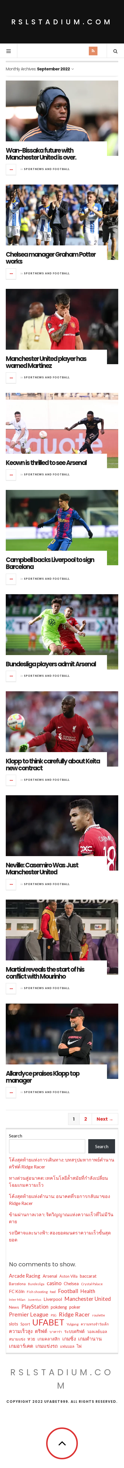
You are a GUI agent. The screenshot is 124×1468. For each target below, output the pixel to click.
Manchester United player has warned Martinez (46, 362)
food (53, 1292)
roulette (98, 1315)
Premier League (28, 1314)
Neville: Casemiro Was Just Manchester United (42, 869)
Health (87, 1291)
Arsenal (50, 1276)
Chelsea (71, 1283)
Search (15, 1135)
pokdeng (59, 1307)
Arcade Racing (24, 1276)
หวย (31, 1338)
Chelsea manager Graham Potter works (50, 258)
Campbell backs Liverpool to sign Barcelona (50, 563)
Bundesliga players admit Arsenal (51, 664)
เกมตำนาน (90, 1339)
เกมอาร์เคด (21, 1346)
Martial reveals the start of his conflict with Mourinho (45, 973)
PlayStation (34, 1306)
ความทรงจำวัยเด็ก (95, 1324)
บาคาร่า (56, 1332)
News (14, 1307)
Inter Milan (17, 1299)
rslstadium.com (62, 22)
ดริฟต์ (41, 1331)
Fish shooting (37, 1292)
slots (13, 1323)
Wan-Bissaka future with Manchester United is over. (41, 154)
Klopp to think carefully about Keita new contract (53, 765)
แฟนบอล (67, 1346)
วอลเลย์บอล (97, 1331)
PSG (54, 1315)
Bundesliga (36, 1284)
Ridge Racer (74, 1314)
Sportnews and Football (47, 169)
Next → (105, 1119)
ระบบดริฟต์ (74, 1331)
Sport (25, 1324)
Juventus (34, 1299)
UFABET (48, 1322)
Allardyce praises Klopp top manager (42, 1077)
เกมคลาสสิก (48, 1338)
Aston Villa (68, 1276)
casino (54, 1283)
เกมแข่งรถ (46, 1346)
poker (74, 1307)
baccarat (88, 1276)
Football (68, 1291)
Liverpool (53, 1299)
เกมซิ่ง (69, 1339)
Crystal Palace (92, 1284)
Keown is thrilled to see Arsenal (46, 462)
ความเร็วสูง (21, 1331)
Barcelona (17, 1283)
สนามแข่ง (17, 1339)
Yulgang (72, 1324)
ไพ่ (79, 1346)
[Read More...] (11, 169)
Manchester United (87, 1299)
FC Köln (17, 1291)
